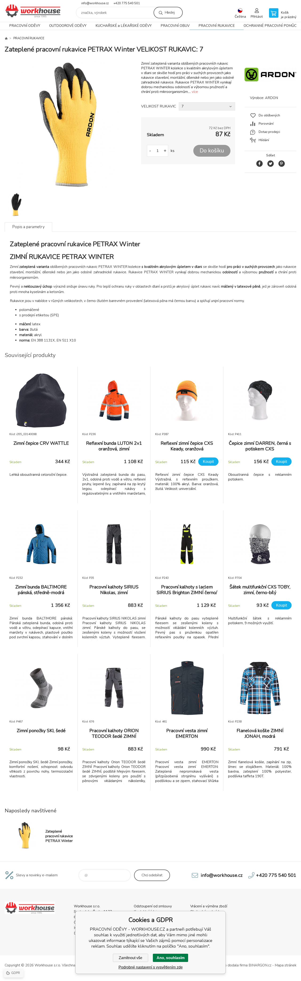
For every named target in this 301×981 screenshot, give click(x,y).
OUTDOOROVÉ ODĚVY (68, 25)
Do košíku (212, 150)
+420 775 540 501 (126, 3)
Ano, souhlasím (171, 958)
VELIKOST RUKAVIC (158, 106)
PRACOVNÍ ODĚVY (24, 25)
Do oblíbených (269, 115)
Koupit (208, 462)
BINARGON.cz (260, 965)
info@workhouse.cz (95, 3)
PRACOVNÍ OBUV (175, 25)
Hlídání (264, 140)
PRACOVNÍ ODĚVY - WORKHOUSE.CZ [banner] (33, 11)
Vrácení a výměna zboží (208, 906)
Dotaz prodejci (269, 132)
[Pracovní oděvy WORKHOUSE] (6, 38)
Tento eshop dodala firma (227, 965)
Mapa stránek (285, 965)
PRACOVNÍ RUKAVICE (216, 25)
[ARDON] (270, 87)
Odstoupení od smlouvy (153, 906)
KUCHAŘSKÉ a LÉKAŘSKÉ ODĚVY (123, 25)
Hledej (169, 12)
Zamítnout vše (130, 958)
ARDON (271, 97)
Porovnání (266, 123)
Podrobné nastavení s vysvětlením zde (151, 967)
